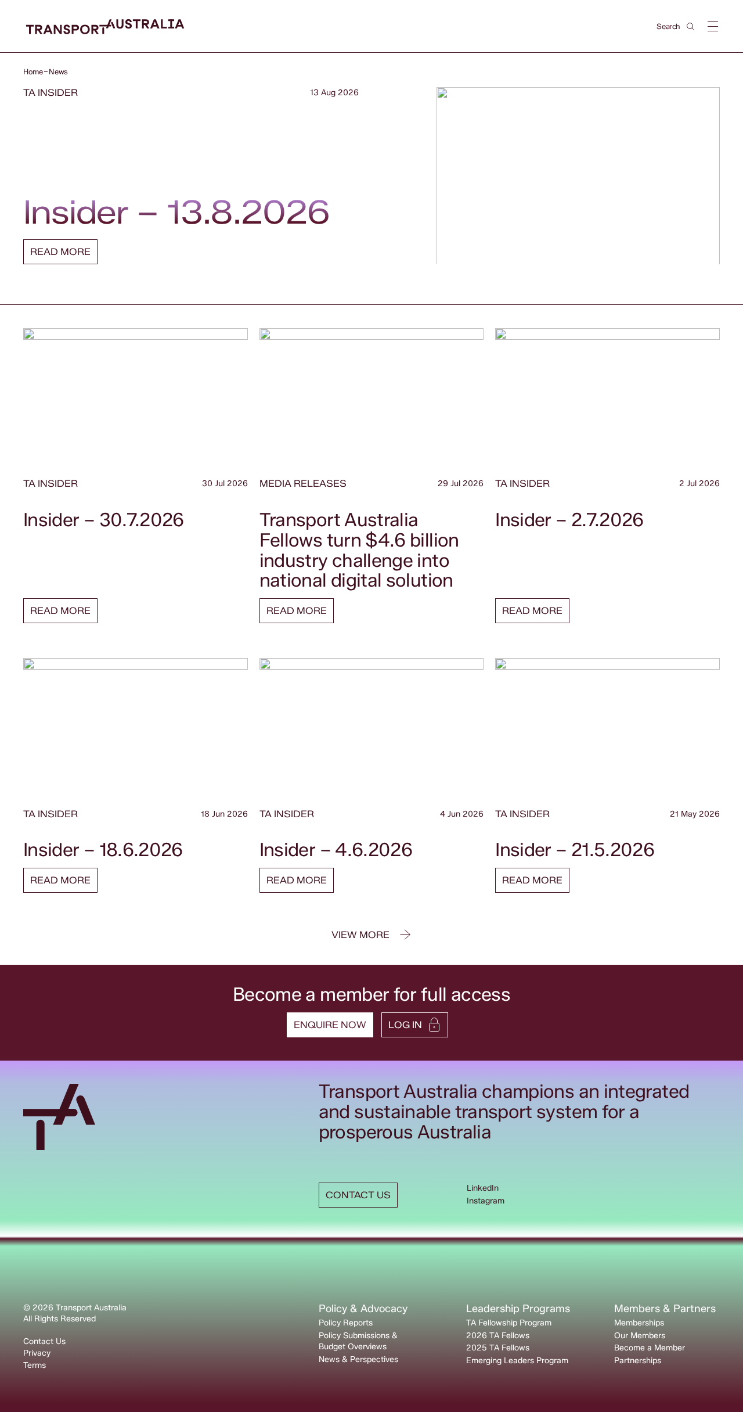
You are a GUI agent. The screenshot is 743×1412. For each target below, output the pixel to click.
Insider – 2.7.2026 (569, 519)
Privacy (37, 1353)
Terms (34, 1365)
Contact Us (44, 1341)
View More (360, 934)
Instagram (485, 1201)
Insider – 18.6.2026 (103, 849)
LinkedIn (483, 1188)
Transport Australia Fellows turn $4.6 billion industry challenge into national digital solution (359, 550)
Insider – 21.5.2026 (574, 849)
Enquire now (330, 1024)
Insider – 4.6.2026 (335, 849)
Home (32, 71)
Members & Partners (665, 1308)
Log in (405, 1024)
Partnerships (637, 1361)
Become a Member (649, 1348)
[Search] (690, 26)
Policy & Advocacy (363, 1308)
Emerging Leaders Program (517, 1361)
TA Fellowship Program (508, 1323)
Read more (60, 251)
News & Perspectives (358, 1359)
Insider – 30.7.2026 (103, 519)
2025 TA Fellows (497, 1348)
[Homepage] (105, 27)
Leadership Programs (518, 1308)
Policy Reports (346, 1323)
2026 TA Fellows (497, 1336)
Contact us (358, 1195)
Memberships (639, 1323)
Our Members (639, 1336)
